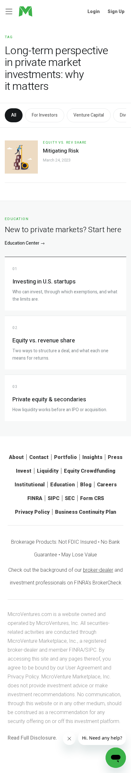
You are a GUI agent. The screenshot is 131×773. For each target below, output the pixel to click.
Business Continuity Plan (85, 512)
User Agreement (84, 668)
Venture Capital (88, 115)
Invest (23, 471)
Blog (86, 485)
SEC (70, 498)
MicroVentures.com (30, 614)
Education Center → (25, 243)
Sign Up (116, 11)
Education (62, 485)
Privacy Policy (32, 512)
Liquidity (48, 471)
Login (93, 11)
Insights (92, 457)
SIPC (53, 498)
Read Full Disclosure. (32, 738)
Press (115, 457)
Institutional (30, 485)
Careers (107, 485)
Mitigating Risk (61, 151)
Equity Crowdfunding (89, 471)
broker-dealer (98, 570)
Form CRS (92, 498)
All (13, 115)
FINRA (34, 498)
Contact (39, 457)
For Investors (45, 115)
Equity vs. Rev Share (65, 142)
